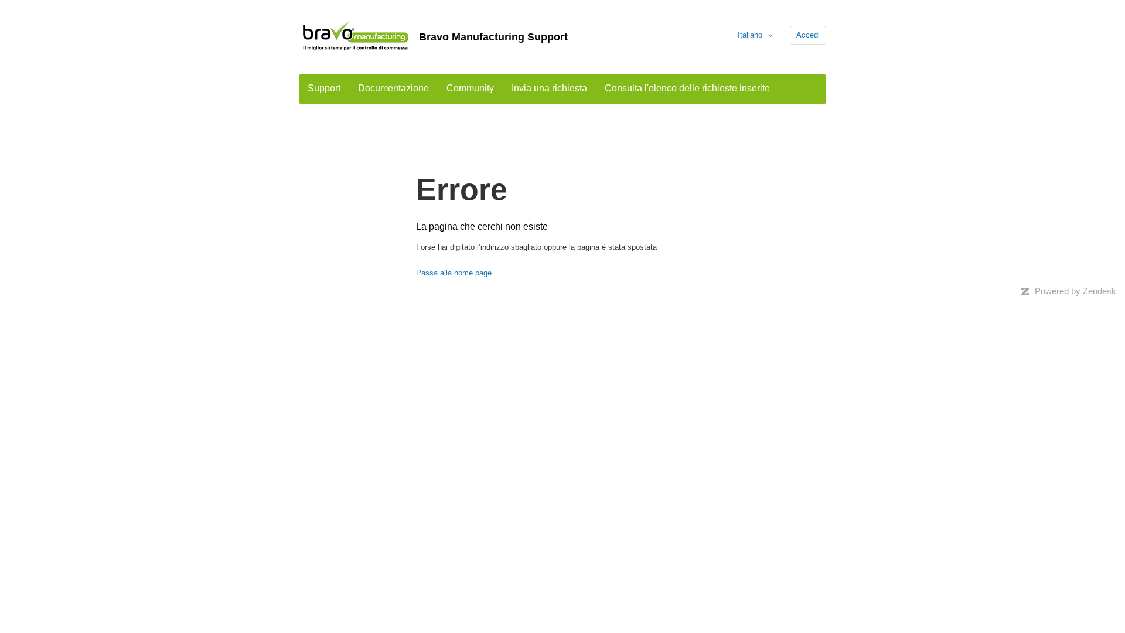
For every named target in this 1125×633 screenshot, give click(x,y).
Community (470, 88)
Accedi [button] (808, 34)
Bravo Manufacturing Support (493, 37)
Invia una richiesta (549, 88)
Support (324, 88)
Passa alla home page (454, 272)
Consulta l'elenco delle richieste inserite (687, 88)
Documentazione (393, 88)
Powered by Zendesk (1075, 291)
